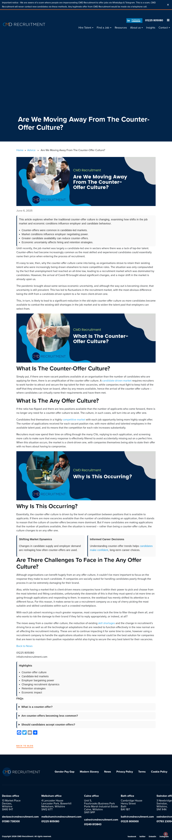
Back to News (24, 646)
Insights (150, 27)
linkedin (152, 836)
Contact (163, 27)
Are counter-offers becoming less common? (49, 715)
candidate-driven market (116, 380)
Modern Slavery (89, 771)
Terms (142, 771)
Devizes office (10, 796)
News (107, 771)
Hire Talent (84, 27)
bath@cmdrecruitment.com (137, 816)
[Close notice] (168, 5)
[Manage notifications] (166, 834)
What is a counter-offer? (37, 706)
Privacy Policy (124, 771)
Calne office (91, 796)
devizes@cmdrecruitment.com (20, 816)
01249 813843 (92, 824)
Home (19, 150)
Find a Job (103, 27)
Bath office (127, 796)
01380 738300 (11, 821)
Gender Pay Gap (64, 771)
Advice (31, 150)
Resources (121, 27)
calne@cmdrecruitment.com (101, 819)
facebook (132, 836)
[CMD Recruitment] (24, 24)
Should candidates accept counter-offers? (48, 724)
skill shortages (106, 623)
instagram (164, 836)
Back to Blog (24, 746)
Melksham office (51, 796)
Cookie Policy (159, 771)
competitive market (74, 419)
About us (135, 27)
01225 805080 (154, 20)
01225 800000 (130, 821)
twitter (142, 836)
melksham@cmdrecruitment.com (61, 816)
